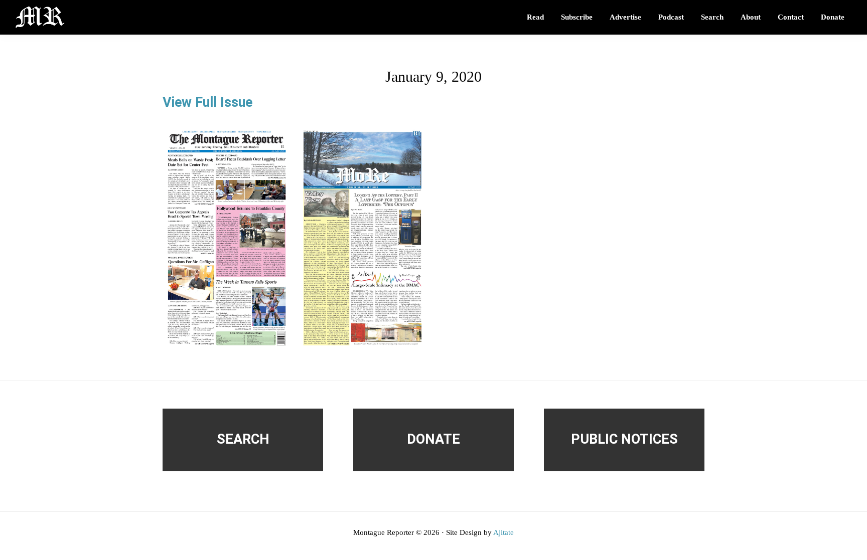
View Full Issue (207, 102)
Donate (433, 439)
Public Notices (624, 439)
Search (243, 439)
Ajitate (503, 532)
